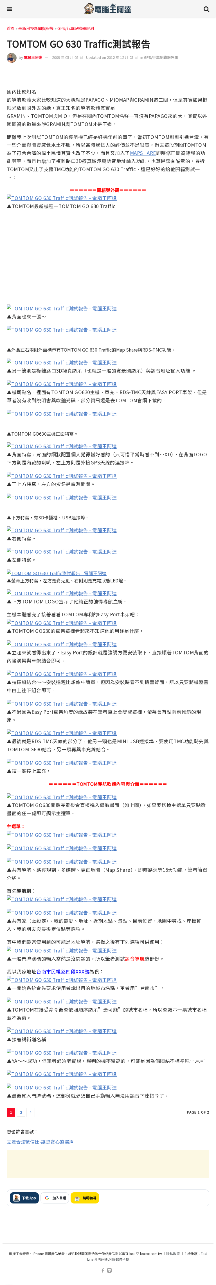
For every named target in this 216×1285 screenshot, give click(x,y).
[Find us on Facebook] (103, 1271)
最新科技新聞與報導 (36, 28)
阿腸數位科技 (119, 1259)
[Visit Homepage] (108, 8)
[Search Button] (206, 8)
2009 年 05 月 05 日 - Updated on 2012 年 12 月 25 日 (95, 57)
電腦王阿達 (33, 57)
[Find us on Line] (109, 1271)
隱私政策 (173, 1253)
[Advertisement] (108, 1164)
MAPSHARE (143, 152)
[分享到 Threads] (192, 74)
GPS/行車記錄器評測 (75, 28)
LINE (204, 74)
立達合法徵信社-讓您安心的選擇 (40, 1141)
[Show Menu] (9, 8)
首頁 (11, 28)
